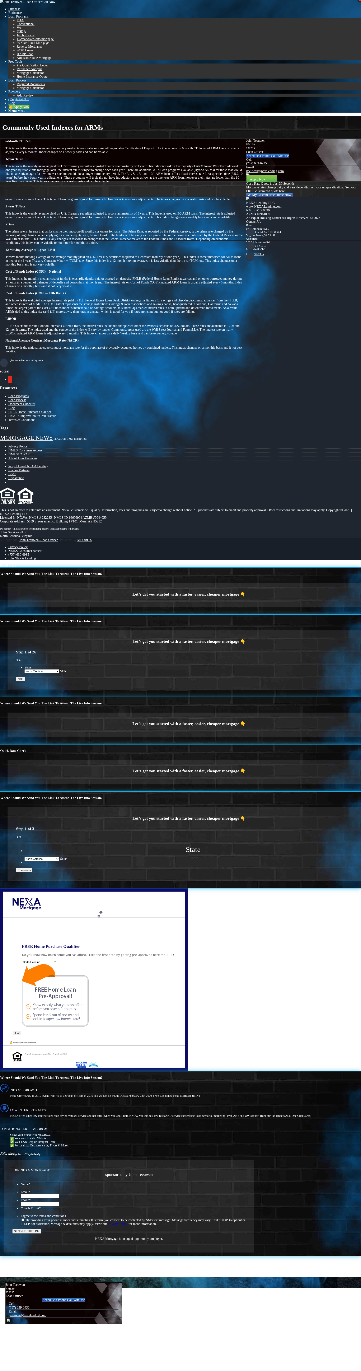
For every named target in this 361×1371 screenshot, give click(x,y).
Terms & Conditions (21, 420)
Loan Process (17, 400)
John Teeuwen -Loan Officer (38, 540)
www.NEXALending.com (263, 206)
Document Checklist (21, 404)
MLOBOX (84, 540)
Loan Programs (18, 396)
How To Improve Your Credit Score (32, 416)
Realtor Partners (18, 470)
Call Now (48, 2)
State (27, 667)
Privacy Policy (18, 446)
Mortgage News (26, 437)
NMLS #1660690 (258, 210)
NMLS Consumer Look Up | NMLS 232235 (46, 1054)
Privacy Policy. (118, 1224)
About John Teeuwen (22, 458)
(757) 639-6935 (256, 163)
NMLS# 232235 (19, 454)
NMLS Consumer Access (25, 450)
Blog (11, 408)
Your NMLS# (31, 1208)
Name (25, 1184)
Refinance (80, 439)
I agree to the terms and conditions (43, 1216)
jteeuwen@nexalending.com (265, 171)
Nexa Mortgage (63, 439)
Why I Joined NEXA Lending (28, 466)
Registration (16, 478)
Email (25, 1192)
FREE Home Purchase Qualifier (29, 412)
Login (12, 474)
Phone (26, 1200)
